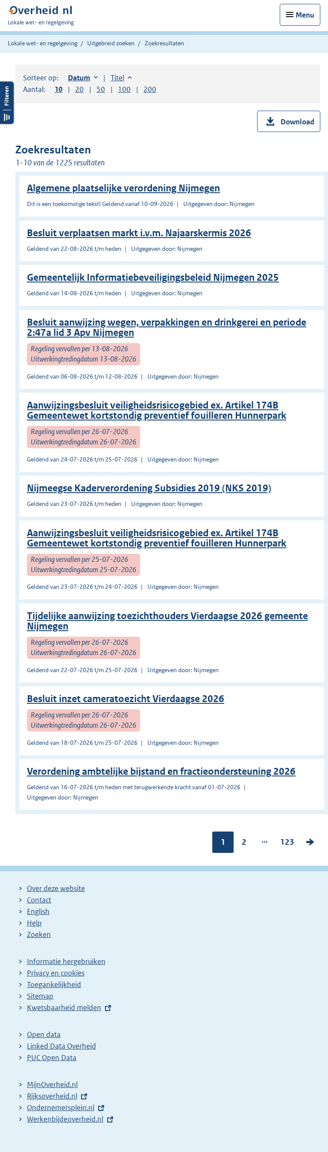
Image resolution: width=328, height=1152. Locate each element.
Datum (83, 77)
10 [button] (58, 89)
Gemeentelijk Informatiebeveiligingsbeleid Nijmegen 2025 (153, 277)
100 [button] (124, 89)
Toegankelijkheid (54, 984)
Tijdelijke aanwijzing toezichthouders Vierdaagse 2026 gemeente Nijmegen (167, 621)
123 (287, 844)
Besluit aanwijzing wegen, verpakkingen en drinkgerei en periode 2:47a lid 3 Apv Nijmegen (166, 327)
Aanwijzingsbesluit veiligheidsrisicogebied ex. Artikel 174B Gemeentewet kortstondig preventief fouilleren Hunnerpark (156, 410)
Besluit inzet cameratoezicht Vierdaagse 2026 (125, 699)
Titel (121, 77)
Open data (44, 1034)
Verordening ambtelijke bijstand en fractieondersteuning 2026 (161, 771)
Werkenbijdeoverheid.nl (65, 1119)
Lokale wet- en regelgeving (42, 43)
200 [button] (150, 89)
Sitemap (40, 996)
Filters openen (7, 103)
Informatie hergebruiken (66, 961)
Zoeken (39, 934)
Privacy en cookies (56, 973)
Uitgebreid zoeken (111, 43)
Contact (39, 900)
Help (34, 923)
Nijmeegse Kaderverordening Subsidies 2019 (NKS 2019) (149, 488)
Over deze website (56, 888)
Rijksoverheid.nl (52, 1096)
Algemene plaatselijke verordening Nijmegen (123, 188)
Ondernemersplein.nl (60, 1107)
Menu (305, 15)
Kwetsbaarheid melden (64, 1007)
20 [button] (79, 89)
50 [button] (101, 89)
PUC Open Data (51, 1057)
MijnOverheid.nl (52, 1084)
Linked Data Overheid (61, 1046)
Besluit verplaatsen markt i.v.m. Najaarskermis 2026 (139, 233)
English (38, 911)
